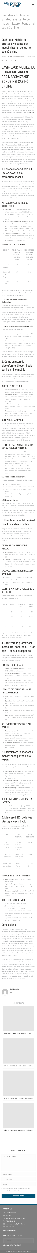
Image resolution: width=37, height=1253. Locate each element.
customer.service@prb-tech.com (15, 1224)
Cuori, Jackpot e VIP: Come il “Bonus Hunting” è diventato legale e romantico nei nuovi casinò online (19, 1066)
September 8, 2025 (21, 56)
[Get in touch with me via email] (11, 992)
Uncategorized (11, 32)
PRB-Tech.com (10, 1227)
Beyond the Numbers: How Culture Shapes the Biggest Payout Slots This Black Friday (19, 1034)
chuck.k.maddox (7, 56)
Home (4, 32)
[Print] (17, 60)
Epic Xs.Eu (30, 112)
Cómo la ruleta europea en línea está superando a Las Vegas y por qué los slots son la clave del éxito (19, 1130)
